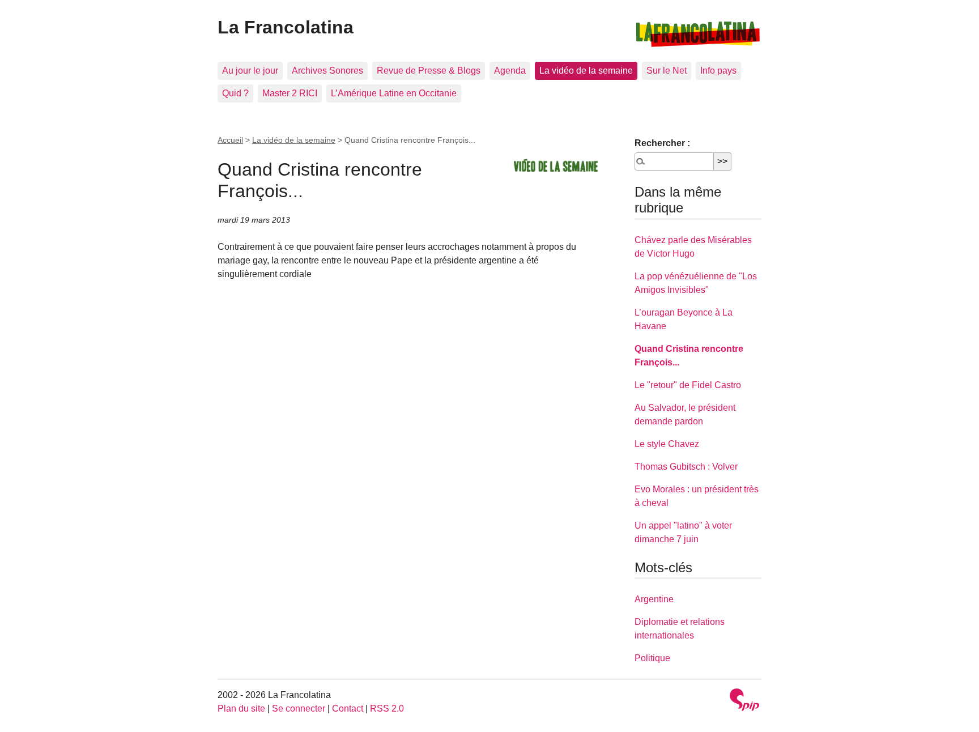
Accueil (230, 139)
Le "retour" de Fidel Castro (688, 385)
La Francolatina (286, 27)
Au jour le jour (250, 70)
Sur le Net (666, 70)
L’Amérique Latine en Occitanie (394, 93)
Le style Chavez (667, 444)
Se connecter (298, 708)
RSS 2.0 (387, 708)
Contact (347, 708)
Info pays (718, 70)
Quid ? (235, 93)
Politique (652, 658)
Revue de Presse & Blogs (428, 70)
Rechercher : (662, 143)
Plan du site (241, 708)
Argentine (654, 599)
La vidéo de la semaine (586, 70)
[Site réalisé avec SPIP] (744, 701)
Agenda (510, 70)
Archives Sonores (327, 70)
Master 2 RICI (289, 93)
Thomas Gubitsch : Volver (686, 466)
